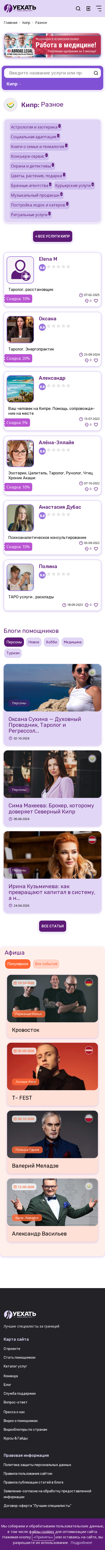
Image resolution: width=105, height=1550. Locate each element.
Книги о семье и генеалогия (39, 146)
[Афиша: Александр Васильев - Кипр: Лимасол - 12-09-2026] (52, 1200)
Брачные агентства (31, 185)
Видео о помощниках (21, 1421)
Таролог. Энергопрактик (31, 349)
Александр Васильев (39, 1234)
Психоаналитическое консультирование (47, 537)
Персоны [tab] (14, 642)
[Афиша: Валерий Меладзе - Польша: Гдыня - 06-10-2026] (52, 1132)
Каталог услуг (15, 1366)
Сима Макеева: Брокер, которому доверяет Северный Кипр (51, 808)
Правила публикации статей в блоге (33, 1482)
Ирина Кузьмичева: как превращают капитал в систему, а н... (52, 892)
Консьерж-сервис (29, 156)
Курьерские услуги (74, 185)
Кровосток (25, 1030)
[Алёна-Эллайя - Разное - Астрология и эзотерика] (20, 453)
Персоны (19, 703)
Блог (7, 1385)
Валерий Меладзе (35, 1166)
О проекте (12, 1349)
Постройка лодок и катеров (39, 205)
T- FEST (22, 1098)
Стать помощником (19, 1358)
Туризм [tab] (13, 653)
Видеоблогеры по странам (25, 1430)
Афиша (15, 952)
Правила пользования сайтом (28, 1474)
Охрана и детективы (32, 166)
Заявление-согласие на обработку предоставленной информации (47, 1494)
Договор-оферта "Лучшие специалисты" (37, 1506)
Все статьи (53, 926)
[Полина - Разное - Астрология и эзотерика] (20, 577)
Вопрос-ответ (16, 1402)
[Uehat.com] (52, 1315)
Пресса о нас (14, 1412)
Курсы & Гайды (16, 1438)
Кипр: (30, 105)
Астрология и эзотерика (35, 127)
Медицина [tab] (73, 642)
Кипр (26, 22)
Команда (11, 1376)
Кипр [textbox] (12, 84)
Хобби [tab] (51, 642)
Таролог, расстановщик (30, 289)
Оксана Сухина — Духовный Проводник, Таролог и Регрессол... (45, 725)
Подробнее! (81, 1542)
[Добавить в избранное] (96, 301)
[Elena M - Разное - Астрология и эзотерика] (20, 270)
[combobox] (14, 84)
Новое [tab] (33, 642)
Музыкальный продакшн (36, 195)
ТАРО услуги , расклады (31, 597)
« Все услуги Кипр (52, 236)
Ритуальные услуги (30, 214)
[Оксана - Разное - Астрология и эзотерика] (20, 329)
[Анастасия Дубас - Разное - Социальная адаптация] (20, 518)
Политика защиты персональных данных (37, 1465)
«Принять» (43, 1536)
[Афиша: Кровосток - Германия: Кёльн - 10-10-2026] (52, 996)
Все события (46, 964)
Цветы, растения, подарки (38, 175)
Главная (10, 22)
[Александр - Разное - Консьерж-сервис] (20, 389)
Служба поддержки (20, 1394)
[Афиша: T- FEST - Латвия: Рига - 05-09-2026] (52, 1064)
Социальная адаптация (35, 136)
